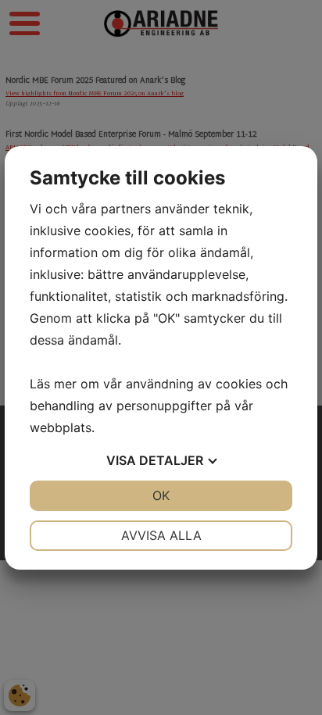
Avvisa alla (161, 535)
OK (161, 495)
